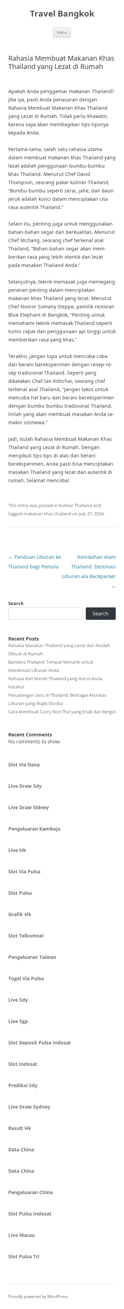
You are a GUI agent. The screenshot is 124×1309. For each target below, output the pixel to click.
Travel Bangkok (62, 13)
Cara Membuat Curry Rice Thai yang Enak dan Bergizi (62, 711)
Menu (62, 32)
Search (16, 603)
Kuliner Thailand (75, 505)
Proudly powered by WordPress (38, 1296)
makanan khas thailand (47, 513)
